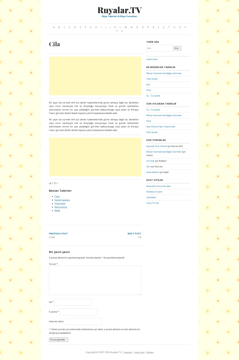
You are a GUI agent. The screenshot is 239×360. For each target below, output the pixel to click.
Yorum (53, 264)
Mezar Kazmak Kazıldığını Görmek (163, 73)
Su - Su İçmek (153, 95)
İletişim (150, 352)
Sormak (150, 160)
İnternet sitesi (56, 321)
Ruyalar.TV (119, 9)
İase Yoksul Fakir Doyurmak (160, 126)
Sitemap (128, 352)
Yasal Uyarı (152, 59)
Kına (148, 90)
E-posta (54, 311)
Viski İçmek (152, 78)
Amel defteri (152, 172)
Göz (148, 84)
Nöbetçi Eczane (154, 191)
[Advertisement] (95, 76)
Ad (51, 302)
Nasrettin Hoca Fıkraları (158, 186)
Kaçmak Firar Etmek (156, 146)
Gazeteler (151, 197)
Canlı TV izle (152, 203)
